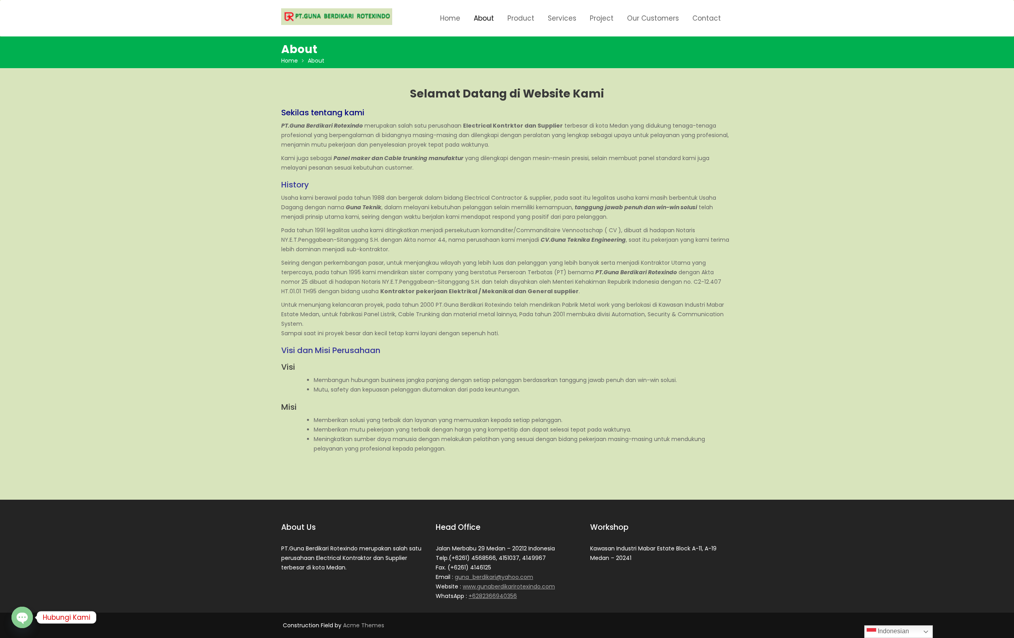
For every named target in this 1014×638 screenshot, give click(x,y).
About (484, 18)
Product (520, 18)
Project (602, 18)
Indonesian (892, 631)
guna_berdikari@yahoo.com (494, 577)
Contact (706, 18)
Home (450, 18)
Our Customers (653, 18)
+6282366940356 (493, 596)
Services (562, 18)
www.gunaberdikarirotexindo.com (509, 586)
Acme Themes (363, 625)
